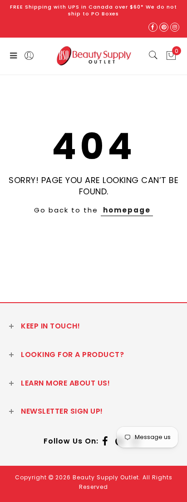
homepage (127, 210)
